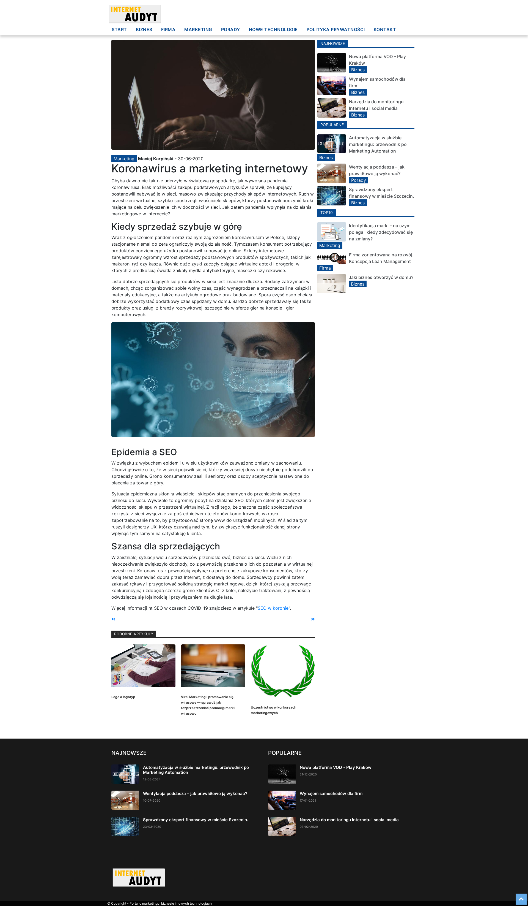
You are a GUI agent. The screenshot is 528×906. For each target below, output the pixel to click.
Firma (168, 29)
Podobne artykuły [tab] (133, 634)
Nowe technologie (273, 29)
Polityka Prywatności (336, 29)
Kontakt (385, 29)
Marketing (198, 29)
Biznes (144, 29)
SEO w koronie (273, 608)
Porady (230, 29)
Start (119, 29)
